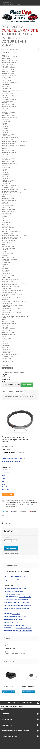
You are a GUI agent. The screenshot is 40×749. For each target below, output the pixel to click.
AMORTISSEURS (6, 119)
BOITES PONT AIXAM (8, 73)
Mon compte (7, 725)
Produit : (4, 449)
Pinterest (33, 511)
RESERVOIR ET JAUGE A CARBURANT (13, 90)
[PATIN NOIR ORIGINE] (11, 675)
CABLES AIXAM (6, 81)
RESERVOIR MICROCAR (8, 240)
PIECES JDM (5, 147)
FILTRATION (5, 108)
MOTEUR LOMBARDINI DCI (9, 143)
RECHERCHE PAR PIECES (15, 391)
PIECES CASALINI (7, 303)
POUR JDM (23, 394)
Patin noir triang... (8, 686)
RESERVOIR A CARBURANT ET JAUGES (13, 145)
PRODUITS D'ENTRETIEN (9, 99)
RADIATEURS (5, 86)
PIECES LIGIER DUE (7, 101)
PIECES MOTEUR (6, 88)
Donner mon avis (10, 648)
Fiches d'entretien (9, 736)
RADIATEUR (5, 347)
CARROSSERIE (6, 92)
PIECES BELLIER (6, 288)
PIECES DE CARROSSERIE (9, 292)
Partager (14, 511)
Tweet (6, 511)
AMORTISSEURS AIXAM (9, 75)
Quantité (6, 538)
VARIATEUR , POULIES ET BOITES (11, 297)
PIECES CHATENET (7, 242)
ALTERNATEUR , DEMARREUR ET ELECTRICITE (15, 301)
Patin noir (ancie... (28, 686)
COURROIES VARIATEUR (9, 62)
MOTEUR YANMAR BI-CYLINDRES (11, 193)
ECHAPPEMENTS (6, 84)
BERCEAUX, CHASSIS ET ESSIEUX (11, 138)
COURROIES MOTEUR (8, 104)
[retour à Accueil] (4, 391)
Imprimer (8, 523)
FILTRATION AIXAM (7, 64)
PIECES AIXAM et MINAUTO (10, 57)
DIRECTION (5, 79)
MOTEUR (4, 296)
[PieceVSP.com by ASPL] (20, 16)
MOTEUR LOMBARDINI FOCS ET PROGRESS (14, 141)
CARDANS (5, 127)
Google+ (24, 511)
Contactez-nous (6, 2)
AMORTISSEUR (6, 336)
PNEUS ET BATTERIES (8, 95)
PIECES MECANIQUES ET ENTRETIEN (12, 290)
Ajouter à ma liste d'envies (11, 553)
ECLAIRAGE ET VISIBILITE (9, 93)
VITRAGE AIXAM (6, 59)
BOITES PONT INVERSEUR (9, 117)
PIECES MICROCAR (7, 195)
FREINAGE (5, 110)
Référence (5, 446)
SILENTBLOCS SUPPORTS (9, 71)
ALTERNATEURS (6, 77)
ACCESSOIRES (6, 97)
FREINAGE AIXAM (7, 66)
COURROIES (5, 299)
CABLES (4, 125)
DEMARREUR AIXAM (8, 70)
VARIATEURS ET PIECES (8, 68)
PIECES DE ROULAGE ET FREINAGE (12, 294)
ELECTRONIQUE (6, 182)
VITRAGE (4, 103)
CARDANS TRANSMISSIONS (10, 82)
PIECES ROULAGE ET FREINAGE (11, 309)
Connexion (5, 1)
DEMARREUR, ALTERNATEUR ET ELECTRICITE (15, 316)
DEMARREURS (6, 114)
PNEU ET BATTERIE (7, 351)
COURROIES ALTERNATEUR (10, 60)
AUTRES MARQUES (7, 318)
